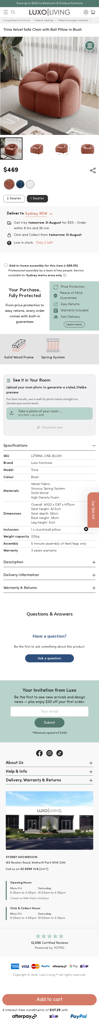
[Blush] (9, 184)
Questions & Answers (49, 614)
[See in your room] (90, 46)
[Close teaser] (86, 529)
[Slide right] (94, 84)
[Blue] (20, 184)
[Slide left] (5, 84)
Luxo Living (47, 975)
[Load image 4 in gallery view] (87, 148)
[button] (6, 12)
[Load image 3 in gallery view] (62, 148)
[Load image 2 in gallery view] (37, 148)
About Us (14, 763)
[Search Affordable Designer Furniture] (13, 12)
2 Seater (14, 198)
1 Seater (37, 198)
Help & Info (16, 772)
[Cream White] (30, 184)
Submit (49, 723)
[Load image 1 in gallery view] (11, 148)
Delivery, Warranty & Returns (33, 780)
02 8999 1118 (29, 869)
